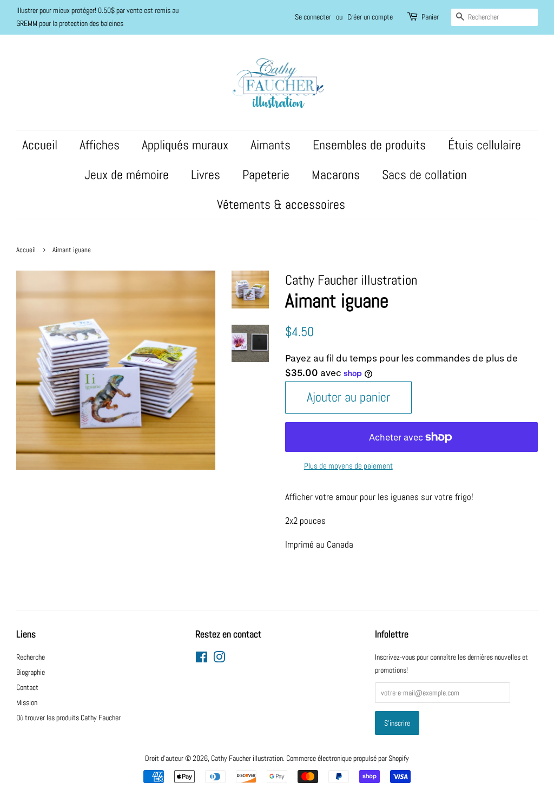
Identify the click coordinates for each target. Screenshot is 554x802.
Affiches (100, 145)
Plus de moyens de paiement (348, 466)
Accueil (39, 145)
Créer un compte (370, 17)
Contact (27, 687)
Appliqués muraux (185, 145)
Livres (205, 175)
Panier (430, 17)
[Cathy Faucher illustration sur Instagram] (219, 659)
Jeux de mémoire (126, 175)
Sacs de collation (424, 175)
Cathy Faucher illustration (247, 758)
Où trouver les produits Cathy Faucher (68, 717)
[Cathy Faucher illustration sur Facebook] (201, 659)
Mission (26, 702)
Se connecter (313, 17)
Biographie (30, 672)
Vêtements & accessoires (281, 204)
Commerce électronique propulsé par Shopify (347, 758)
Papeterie (265, 175)
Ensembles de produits (369, 145)
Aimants (270, 145)
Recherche (30, 657)
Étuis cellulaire (484, 145)
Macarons (336, 175)
